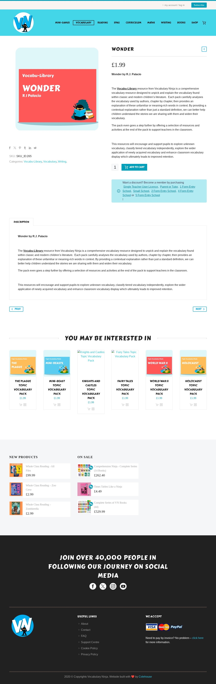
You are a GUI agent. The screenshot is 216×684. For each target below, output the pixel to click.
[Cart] (205, 23)
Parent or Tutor (169, 186)
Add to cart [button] (20, 405)
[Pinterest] (20, 147)
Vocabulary (83, 22)
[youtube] (123, 586)
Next (198, 309)
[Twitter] (15, 147)
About (84, 623)
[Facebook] (9, 147)
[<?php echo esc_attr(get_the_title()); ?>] (24, 405)
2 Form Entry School (163, 191)
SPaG (117, 22)
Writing (166, 22)
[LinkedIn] (30, 147)
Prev (18, 309)
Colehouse (145, 676)
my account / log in (175, 5)
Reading (102, 22)
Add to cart (136, 167)
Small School (141, 191)
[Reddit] (35, 147)
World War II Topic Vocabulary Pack (159, 387)
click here (198, 638)
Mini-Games (62, 22)
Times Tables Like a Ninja (108, 486)
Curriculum (133, 22)
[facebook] (92, 586)
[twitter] (103, 586)
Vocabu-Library (33, 161)
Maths (151, 22)
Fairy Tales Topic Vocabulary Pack (125, 387)
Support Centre (90, 642)
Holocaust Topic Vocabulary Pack (193, 387)
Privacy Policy (89, 654)
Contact (85, 629)
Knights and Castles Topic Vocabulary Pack (91, 389)
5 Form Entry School (148, 195)
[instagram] (113, 586)
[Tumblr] (25, 147)
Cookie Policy (89, 648)
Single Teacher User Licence (140, 186)
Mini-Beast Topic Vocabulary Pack (57, 387)
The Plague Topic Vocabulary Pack (23, 387)
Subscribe (199, 5)
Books (181, 22)
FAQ (83, 636)
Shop (195, 22)
